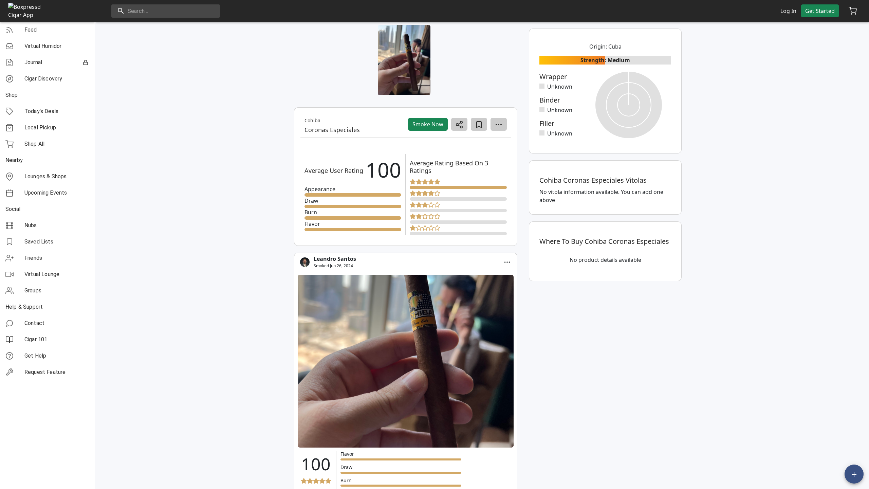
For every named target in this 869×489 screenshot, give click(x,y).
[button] (47, 30)
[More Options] (507, 262)
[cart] (853, 11)
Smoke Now (427, 124)
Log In (788, 11)
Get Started (820, 11)
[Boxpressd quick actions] (854, 474)
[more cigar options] (499, 124)
